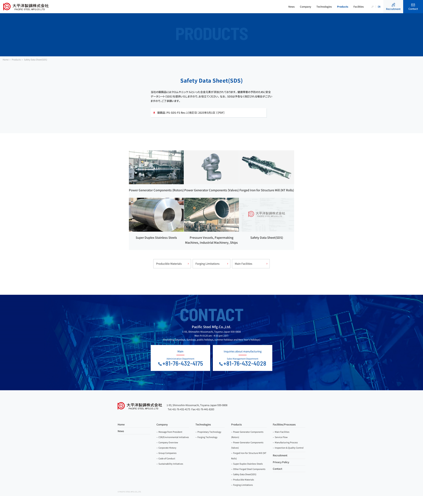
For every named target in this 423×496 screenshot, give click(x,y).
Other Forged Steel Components (249, 469)
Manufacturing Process (286, 442)
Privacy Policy (281, 462)
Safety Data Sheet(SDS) (244, 474)
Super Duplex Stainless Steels (248, 463)
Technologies (324, 6)
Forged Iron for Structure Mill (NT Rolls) (248, 456)
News (291, 6)
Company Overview (168, 442)
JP (372, 6)
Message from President (170, 431)
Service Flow (281, 437)
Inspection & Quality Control (289, 447)
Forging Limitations (207, 264)
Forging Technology (207, 437)
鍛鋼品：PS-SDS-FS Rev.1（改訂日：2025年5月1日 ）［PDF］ (191, 112)
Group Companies (167, 453)
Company (305, 6)
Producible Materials (169, 264)
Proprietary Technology (209, 431)
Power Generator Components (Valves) (247, 445)
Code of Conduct (166, 458)
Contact (413, 9)
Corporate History (167, 447)
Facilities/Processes (284, 424)
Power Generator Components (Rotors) (247, 434)
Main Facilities (243, 264)
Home (121, 424)
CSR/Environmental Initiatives (173, 437)
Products (342, 6)
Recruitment (393, 9)
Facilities (358, 6)
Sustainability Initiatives (170, 463)
